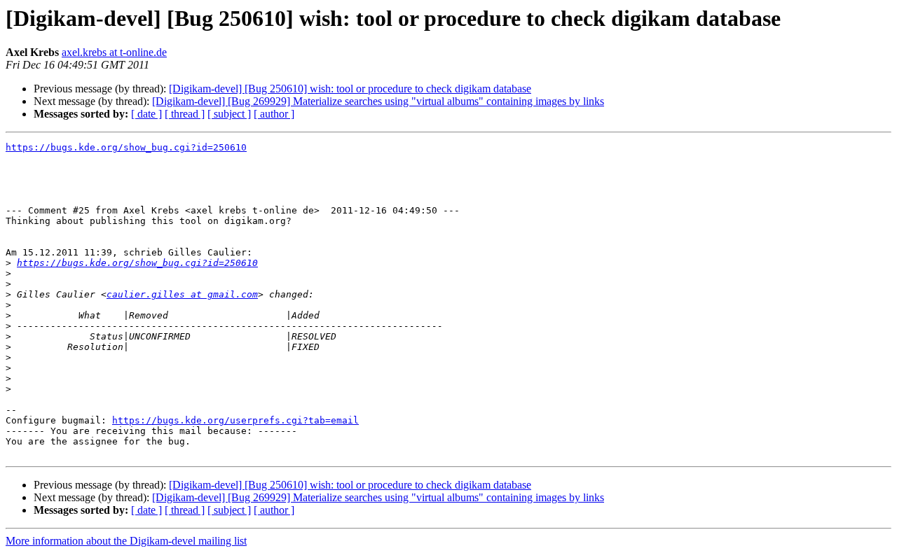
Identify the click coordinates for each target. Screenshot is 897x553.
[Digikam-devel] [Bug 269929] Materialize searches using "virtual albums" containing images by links (378, 101)
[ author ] (274, 114)
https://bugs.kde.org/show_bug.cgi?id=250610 (126, 147)
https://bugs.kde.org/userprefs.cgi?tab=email (235, 420)
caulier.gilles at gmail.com (182, 294)
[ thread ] (185, 114)
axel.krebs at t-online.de (114, 52)
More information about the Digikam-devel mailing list (126, 541)
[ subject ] (229, 114)
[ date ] (146, 114)
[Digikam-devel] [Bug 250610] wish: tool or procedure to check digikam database (350, 88)
